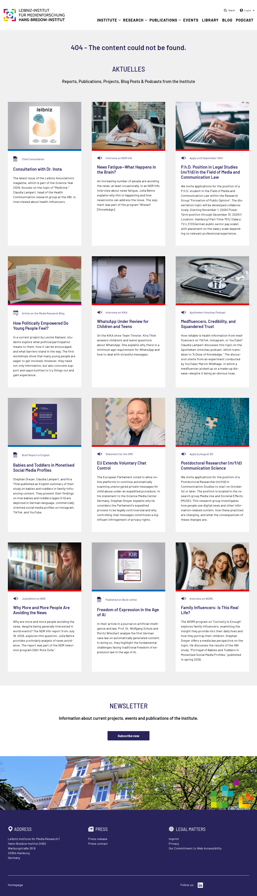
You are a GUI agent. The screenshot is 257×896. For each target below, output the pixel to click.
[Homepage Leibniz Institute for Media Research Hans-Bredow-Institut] (34, 20)
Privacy (174, 843)
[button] (247, 10)
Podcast (245, 20)
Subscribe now (128, 736)
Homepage (15, 885)
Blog (227, 20)
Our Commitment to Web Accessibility (195, 848)
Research (133, 20)
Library (210, 20)
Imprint (174, 839)
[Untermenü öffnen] (119, 20)
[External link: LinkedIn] (200, 885)
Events (190, 20)
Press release (97, 839)
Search (231, 10)
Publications (163, 20)
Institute (107, 20)
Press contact (98, 843)
